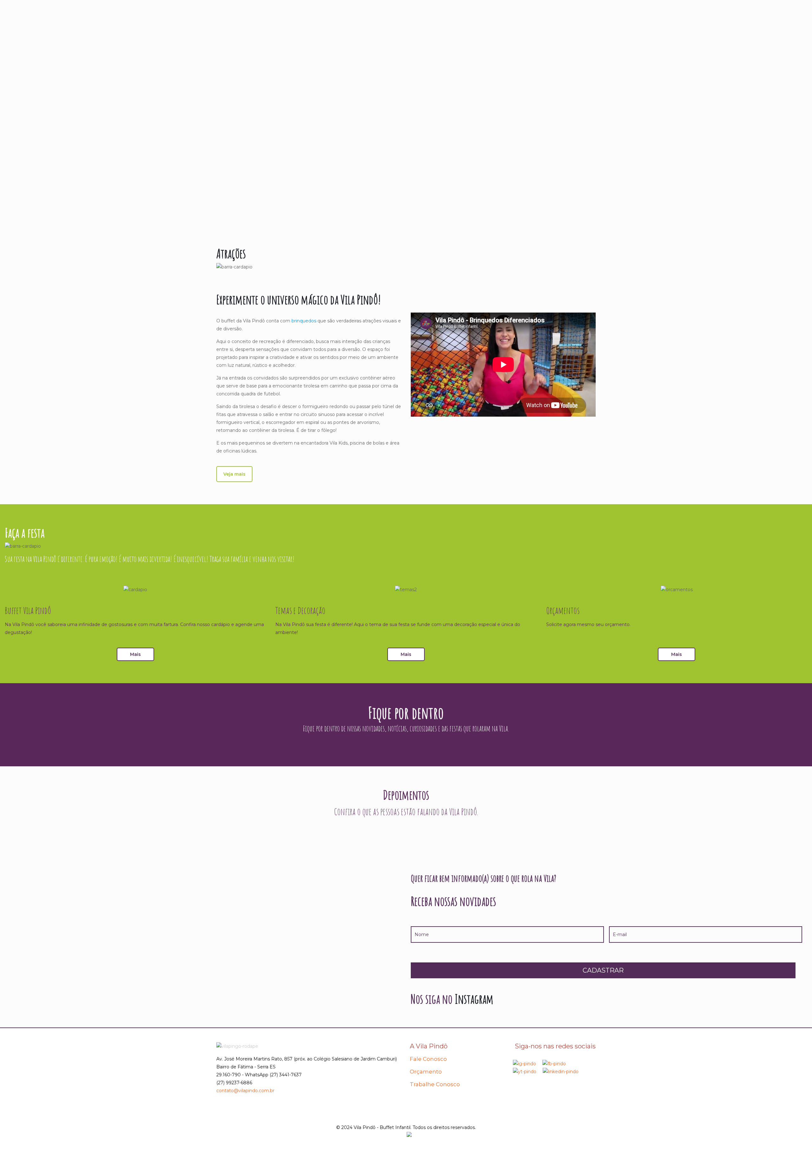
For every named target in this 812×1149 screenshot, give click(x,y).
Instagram (474, 999)
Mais (135, 654)
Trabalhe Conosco (435, 1084)
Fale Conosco (428, 1059)
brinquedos (303, 321)
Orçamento (426, 1071)
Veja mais (234, 474)
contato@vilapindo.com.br (245, 1090)
